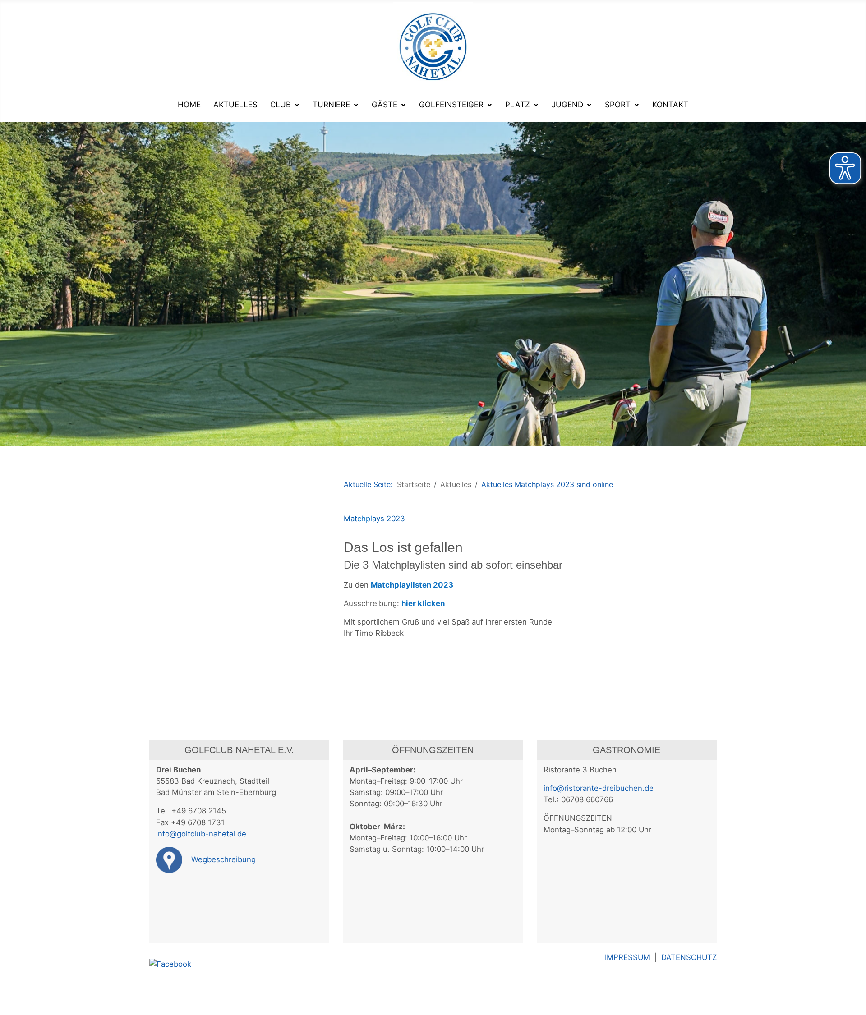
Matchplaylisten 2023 (412, 584)
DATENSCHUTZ (689, 957)
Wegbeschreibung (222, 859)
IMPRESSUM (629, 957)
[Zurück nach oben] (855, 1004)
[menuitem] (189, 104)
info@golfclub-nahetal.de (201, 833)
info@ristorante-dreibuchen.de (599, 788)
